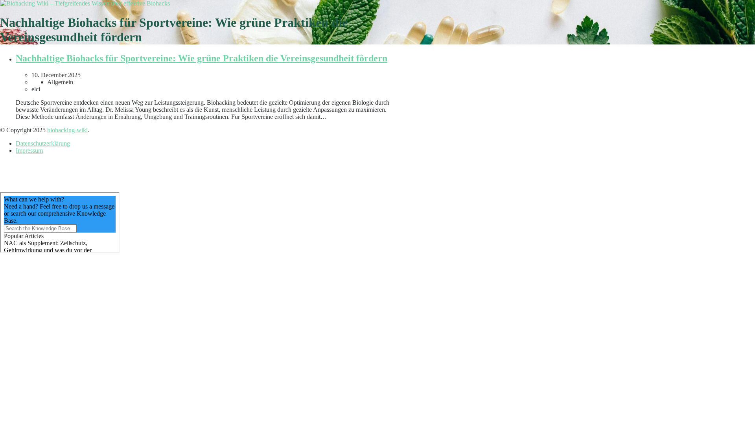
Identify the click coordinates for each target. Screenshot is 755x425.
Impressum (29, 150)
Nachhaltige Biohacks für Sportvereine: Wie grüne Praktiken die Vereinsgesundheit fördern (201, 58)
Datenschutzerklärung (43, 143)
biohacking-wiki (67, 130)
